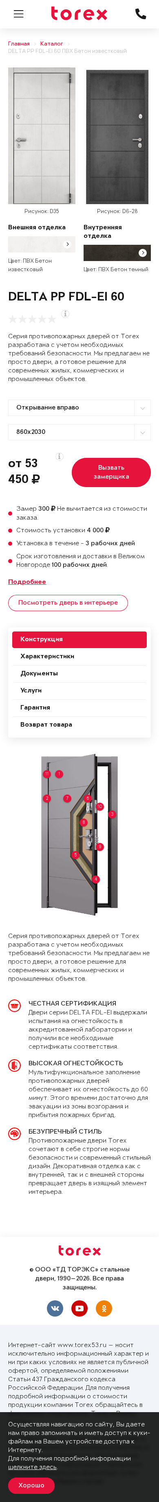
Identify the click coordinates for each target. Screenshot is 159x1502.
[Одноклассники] (104, 1308)
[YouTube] (79, 1308)
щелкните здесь (32, 1467)
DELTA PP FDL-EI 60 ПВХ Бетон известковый (67, 51)
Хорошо (31, 1485)
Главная (19, 44)
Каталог (51, 44)
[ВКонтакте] (55, 1308)
